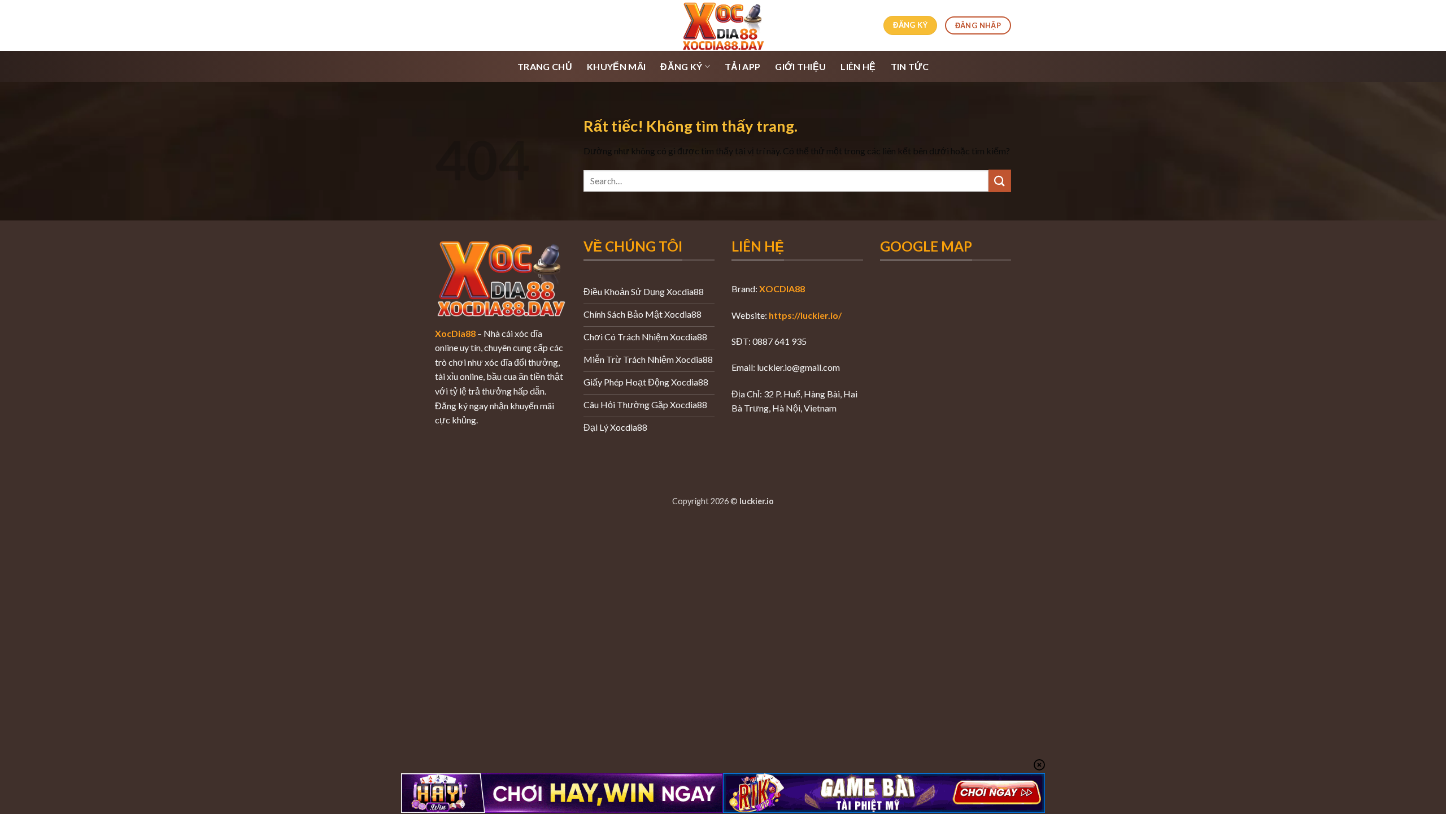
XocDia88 (455, 333)
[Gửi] (999, 181)
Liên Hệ (858, 66)
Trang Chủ (544, 66)
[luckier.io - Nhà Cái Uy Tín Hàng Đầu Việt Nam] (723, 25)
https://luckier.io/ (805, 315)
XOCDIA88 (782, 288)
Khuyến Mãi (616, 66)
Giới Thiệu (800, 66)
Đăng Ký (681, 66)
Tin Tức (910, 66)
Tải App (742, 66)
